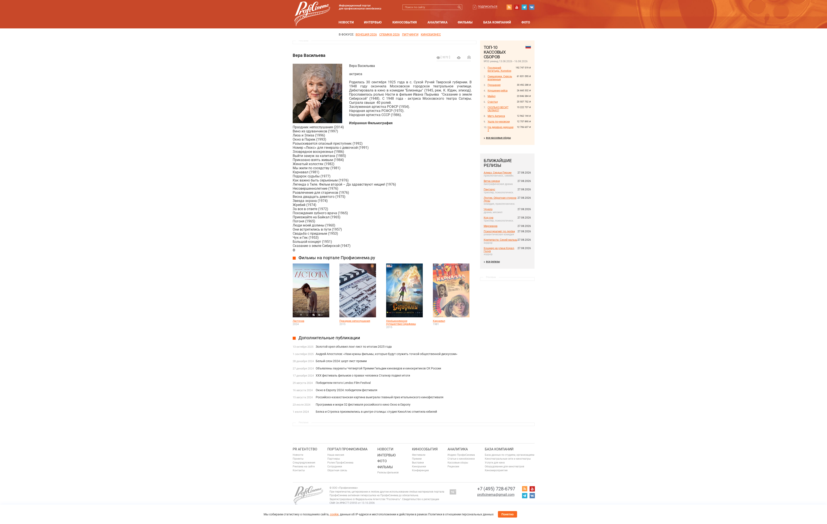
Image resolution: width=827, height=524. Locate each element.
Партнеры (333, 458)
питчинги (410, 34)
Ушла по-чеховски (499, 121)
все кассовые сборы (498, 137)
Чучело (488, 209)
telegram (524, 7)
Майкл (492, 96)
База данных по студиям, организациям (509, 454)
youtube (516, 7)
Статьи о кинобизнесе (461, 458)
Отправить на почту (469, 57)
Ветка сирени (492, 181)
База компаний (497, 22)
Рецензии (453, 466)
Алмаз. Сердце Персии (497, 172)
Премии (417, 458)
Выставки (418, 462)
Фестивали (418, 454)
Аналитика (437, 22)
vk (531, 7)
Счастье (493, 101)
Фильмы (465, 22)
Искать (459, 7)
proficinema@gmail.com (496, 495)
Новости (346, 22)
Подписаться (487, 6)
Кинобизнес (431, 34)
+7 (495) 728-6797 (496, 488)
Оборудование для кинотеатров (504, 466)
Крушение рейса (498, 90)
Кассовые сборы (458, 462)
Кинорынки (419, 466)
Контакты (299, 470)
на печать (458, 57)
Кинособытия (404, 22)
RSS (509, 7)
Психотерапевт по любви (499, 231)
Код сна (488, 217)
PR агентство (305, 449)
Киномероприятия (496, 470)
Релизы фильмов (388, 472)
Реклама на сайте (304, 466)
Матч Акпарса (496, 116)
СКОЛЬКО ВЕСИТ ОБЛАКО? (498, 109)
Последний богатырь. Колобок (499, 69)
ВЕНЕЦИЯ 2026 (366, 34)
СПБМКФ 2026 (389, 34)
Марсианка (490, 226)
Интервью (373, 22)
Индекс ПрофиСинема (461, 454)
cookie (334, 514)
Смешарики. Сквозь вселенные (500, 78)
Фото (525, 22)
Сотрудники (334, 466)
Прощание (494, 85)
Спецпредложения (304, 462)
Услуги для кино (495, 462)
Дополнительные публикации (329, 337)
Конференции (420, 470)
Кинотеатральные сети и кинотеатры (508, 458)
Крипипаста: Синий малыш (500, 239)
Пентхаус (489, 189)
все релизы (493, 261)
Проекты (298, 458)
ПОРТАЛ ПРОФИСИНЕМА (347, 449)
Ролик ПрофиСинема (340, 462)
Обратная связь (337, 470)
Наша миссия (335, 454)
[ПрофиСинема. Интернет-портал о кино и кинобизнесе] (312, 9)
